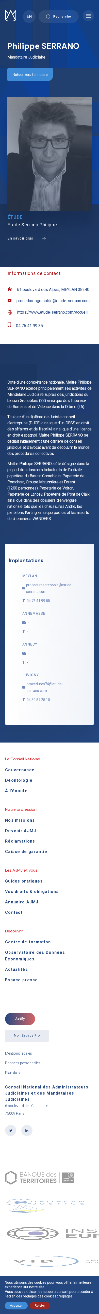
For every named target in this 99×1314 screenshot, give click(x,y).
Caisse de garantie (26, 851)
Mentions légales (18, 1053)
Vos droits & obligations (32, 891)
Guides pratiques (24, 881)
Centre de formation (28, 942)
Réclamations (20, 841)
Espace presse (21, 979)
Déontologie (18, 780)
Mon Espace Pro (27, 1035)
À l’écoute (16, 790)
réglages (66, 1296)
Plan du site (14, 1073)
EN (29, 16)
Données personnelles (23, 1063)
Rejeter (40, 1305)
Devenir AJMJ (20, 830)
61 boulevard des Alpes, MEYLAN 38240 (53, 289)
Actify (20, 1019)
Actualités (16, 969)
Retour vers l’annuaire (30, 75)
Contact (14, 912)
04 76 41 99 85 (29, 325)
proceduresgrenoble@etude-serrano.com (53, 300)
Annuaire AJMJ (22, 902)
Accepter (16, 1305)
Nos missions (20, 820)
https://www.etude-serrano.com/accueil (52, 312)
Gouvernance (20, 769)
